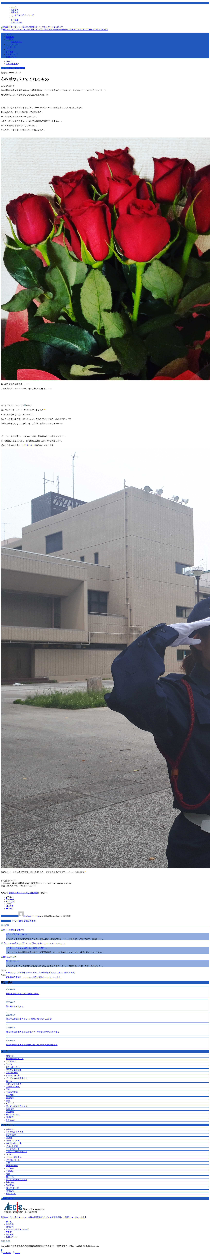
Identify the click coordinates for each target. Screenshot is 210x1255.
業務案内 (14, 10)
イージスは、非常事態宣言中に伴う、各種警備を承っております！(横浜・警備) (40, 972)
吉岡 (8, 1101)
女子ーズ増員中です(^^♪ (16, 934)
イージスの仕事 (13, 1075)
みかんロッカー (13, 1067)
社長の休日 (11, 1120)
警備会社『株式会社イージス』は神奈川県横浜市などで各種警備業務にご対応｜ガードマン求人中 (44, 1217)
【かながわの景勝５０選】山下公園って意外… (26, 948)
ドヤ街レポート (13, 1087)
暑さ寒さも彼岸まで (14, 1006)
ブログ (14, 17)
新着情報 (10, 1109)
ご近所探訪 (11, 1061)
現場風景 (10, 1117)
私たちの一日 (16, 42)
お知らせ (10, 1056)
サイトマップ (12, 54)
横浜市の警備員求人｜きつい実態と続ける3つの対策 (29, 1019)
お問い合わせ (16, 22)
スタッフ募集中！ (14, 1084)
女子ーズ (10, 1103)
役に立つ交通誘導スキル (16, 1106)
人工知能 (10, 1095)
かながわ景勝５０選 (14, 1059)
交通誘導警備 (29, 921)
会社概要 (14, 20)
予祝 (8, 1089)
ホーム (14, 7)
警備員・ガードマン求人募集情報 (23, 893)
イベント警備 (17, 921)
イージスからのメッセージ (22, 15)
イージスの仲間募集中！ (16, 1078)
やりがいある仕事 (14, 1070)
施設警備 (10, 1112)
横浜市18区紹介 (13, 1114)
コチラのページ (29, 445)
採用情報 (14, 12)
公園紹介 (10, 1098)
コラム (9, 1081)
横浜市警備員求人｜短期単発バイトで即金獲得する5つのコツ (32, 1032)
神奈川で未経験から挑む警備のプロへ (22, 994)
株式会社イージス (31, 916)
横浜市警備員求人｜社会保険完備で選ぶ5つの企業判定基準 (31, 1045)
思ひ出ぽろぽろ (12, 961)
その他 (9, 1064)
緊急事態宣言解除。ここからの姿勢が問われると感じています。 (34, 977)
